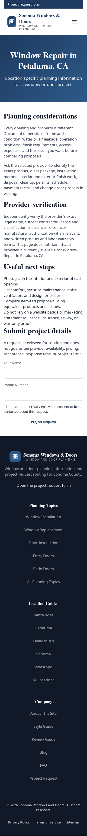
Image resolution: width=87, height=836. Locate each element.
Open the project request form (43, 485)
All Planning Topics (43, 581)
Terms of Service (48, 822)
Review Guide (43, 739)
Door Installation (43, 542)
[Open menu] (74, 22)
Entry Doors (43, 555)
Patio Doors (43, 568)
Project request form (23, 4)
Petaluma (43, 628)
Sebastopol (43, 667)
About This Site (43, 713)
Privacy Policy (39, 406)
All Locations (43, 680)
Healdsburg (43, 641)
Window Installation (43, 516)
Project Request (43, 422)
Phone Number (16, 385)
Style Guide (43, 726)
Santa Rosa (43, 615)
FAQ (43, 765)
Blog (44, 752)
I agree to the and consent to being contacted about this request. (43, 408)
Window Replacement (43, 529)
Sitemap (72, 822)
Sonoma (43, 654)
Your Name (12, 363)
